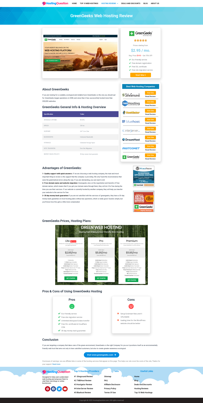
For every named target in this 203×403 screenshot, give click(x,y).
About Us (155, 3)
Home (74, 3)
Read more (56, 364)
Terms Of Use (110, 392)
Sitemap (107, 376)
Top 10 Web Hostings (89, 3)
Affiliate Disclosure (112, 384)
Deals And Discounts (130, 3)
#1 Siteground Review (83, 376)
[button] (140, 75)
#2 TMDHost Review (82, 380)
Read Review (150, 96)
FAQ (106, 380)
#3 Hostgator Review (83, 384)
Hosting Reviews (108, 3)
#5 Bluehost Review (82, 392)
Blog (145, 3)
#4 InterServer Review (83, 388)
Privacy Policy (110, 388)
